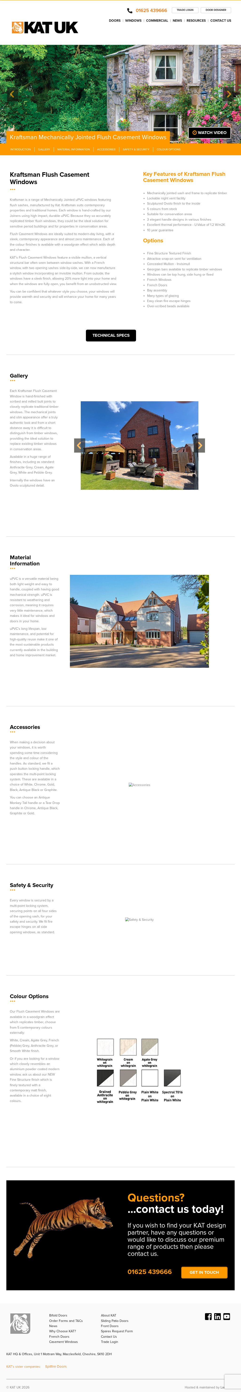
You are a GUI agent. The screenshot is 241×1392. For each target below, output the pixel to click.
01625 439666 (151, 10)
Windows (133, 21)
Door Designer (216, 10)
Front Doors (110, 1326)
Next (228, 94)
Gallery (44, 149)
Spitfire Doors (56, 1366)
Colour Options (169, 149)
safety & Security (136, 149)
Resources (196, 21)
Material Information (73, 149)
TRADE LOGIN (185, 10)
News (177, 21)
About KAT (108, 1315)
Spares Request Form (117, 1331)
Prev (12, 94)
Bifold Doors (58, 1315)
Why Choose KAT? (62, 1331)
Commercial (157, 21)
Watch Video (212, 132)
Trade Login (109, 1342)
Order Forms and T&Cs (66, 1321)
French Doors (59, 1337)
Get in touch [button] (204, 1272)
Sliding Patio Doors (115, 1321)
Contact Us (220, 21)
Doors (114, 21)
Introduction (20, 149)
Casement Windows (63, 1342)
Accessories (106, 149)
